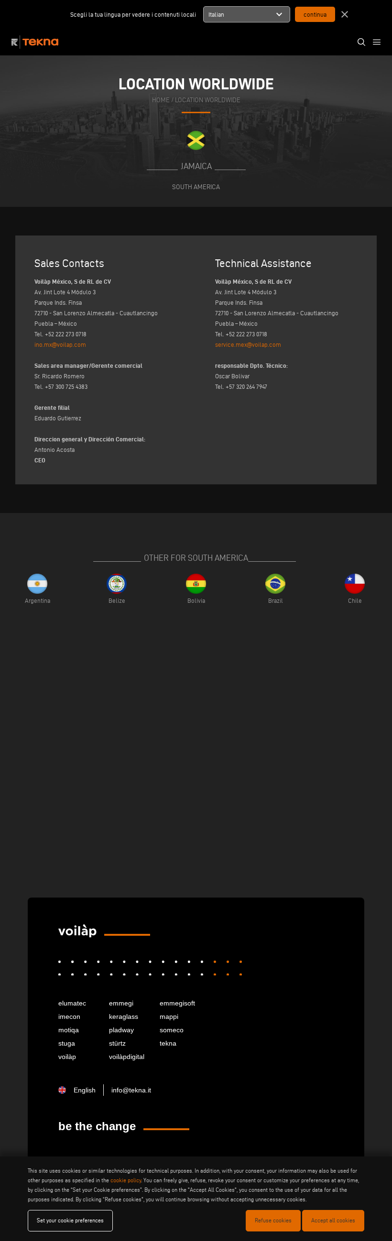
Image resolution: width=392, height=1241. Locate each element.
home (161, 100)
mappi (169, 1016)
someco (172, 1030)
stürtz (117, 1043)
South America (196, 187)
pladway (121, 1030)
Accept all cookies (333, 1220)
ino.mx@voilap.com (60, 344)
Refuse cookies (273, 1220)
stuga (66, 1043)
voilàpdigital (126, 1056)
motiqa (68, 1030)
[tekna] (77, 931)
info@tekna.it (131, 1090)
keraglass (123, 1016)
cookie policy (125, 1180)
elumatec (72, 1003)
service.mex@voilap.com (248, 344)
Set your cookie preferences (70, 1220)
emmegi (121, 1003)
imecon (69, 1016)
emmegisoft (177, 1003)
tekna (168, 1043)
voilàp (67, 1056)
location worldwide (207, 100)
